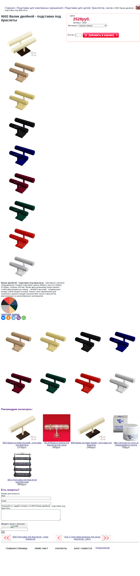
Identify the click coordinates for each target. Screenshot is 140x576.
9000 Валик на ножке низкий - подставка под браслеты (91, 444)
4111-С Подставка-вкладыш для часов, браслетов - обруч (82, 538)
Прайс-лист (41, 548)
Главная (10, 7)
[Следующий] (106, 538)
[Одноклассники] (8, 318)
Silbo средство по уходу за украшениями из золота (126, 444)
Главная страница (16, 548)
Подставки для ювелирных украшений (40, 7)
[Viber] (18, 318)
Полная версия (103, 548)
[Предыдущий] (6, 538)
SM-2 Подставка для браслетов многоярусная (22, 481)
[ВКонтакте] (3, 318)
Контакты (61, 548)
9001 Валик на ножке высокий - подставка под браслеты (22, 444)
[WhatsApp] (24, 318)
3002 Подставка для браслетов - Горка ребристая (30, 538)
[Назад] (59, 538)
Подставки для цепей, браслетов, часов (89, 7)
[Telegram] (13, 318)
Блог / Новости (83, 548)
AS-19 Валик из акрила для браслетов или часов (56, 444)
